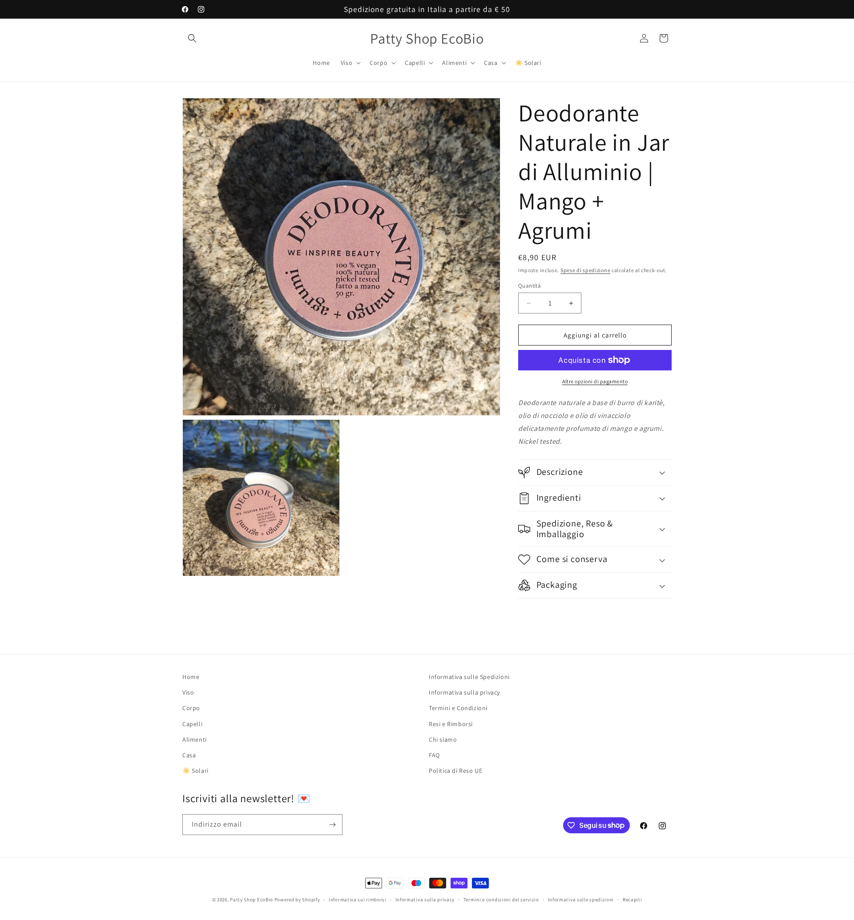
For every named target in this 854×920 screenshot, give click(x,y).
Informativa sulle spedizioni (581, 899)
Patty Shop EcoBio (251, 899)
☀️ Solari (195, 771)
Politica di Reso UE (455, 771)
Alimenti (194, 739)
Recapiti (632, 899)
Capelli (192, 723)
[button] (192, 38)
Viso (188, 692)
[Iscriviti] (332, 824)
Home (190, 677)
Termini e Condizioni (458, 708)
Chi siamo (443, 739)
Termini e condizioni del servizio (501, 899)
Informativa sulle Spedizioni (469, 677)
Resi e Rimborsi (451, 723)
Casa (189, 755)
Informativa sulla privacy (464, 692)
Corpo (191, 708)
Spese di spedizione (585, 270)
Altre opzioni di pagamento (595, 381)
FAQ (434, 755)
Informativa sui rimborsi (358, 899)
